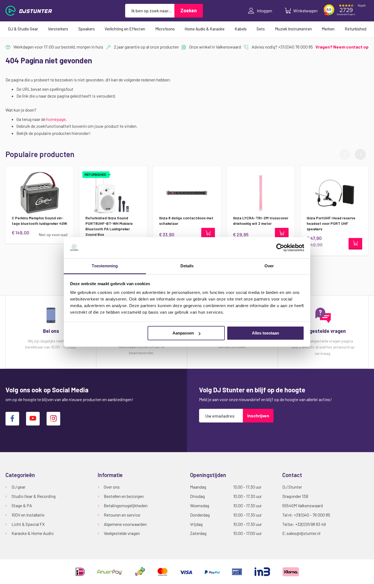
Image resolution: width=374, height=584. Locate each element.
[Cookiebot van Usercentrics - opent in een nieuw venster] (280, 247)
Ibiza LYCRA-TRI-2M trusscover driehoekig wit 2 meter (260, 221)
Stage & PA (21, 505)
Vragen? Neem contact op (342, 46)
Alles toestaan (265, 333)
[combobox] (149, 11)
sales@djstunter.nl (303, 533)
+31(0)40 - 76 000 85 (312, 514)
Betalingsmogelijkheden (126, 505)
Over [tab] (269, 265)
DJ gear (18, 486)
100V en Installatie (27, 514)
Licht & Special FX (28, 524)
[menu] (187, 29)
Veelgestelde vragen (122, 533)
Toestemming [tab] (105, 265)
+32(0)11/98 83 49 (310, 524)
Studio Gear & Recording (33, 496)
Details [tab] (187, 265)
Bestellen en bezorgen (124, 496)
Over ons (112, 486)
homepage (56, 119)
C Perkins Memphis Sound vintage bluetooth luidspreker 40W (39, 221)
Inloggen (264, 10)
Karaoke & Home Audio (32, 533)
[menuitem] (23, 29)
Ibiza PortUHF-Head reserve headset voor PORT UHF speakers (331, 223)
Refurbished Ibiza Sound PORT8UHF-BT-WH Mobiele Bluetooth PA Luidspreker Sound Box (109, 226)
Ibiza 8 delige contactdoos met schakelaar (186, 221)
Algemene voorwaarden (125, 524)
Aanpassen (183, 333)
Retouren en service (122, 514)
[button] (360, 154)
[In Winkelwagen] (208, 233)
